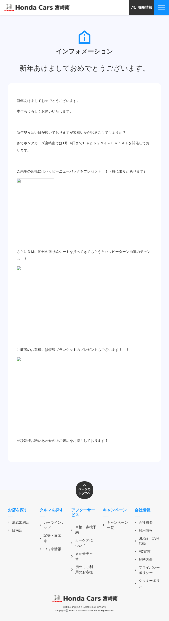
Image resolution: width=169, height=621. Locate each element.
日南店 (17, 530)
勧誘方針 (146, 559)
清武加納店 (20, 522)
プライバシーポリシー (149, 570)
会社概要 (146, 522)
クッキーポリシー (149, 583)
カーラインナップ (54, 525)
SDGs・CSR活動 (149, 541)
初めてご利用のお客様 (84, 569)
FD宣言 (145, 551)
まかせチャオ (84, 556)
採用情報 (145, 7)
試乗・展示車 (52, 538)
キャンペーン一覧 (117, 525)
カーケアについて (84, 543)
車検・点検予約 (85, 529)
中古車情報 (52, 549)
